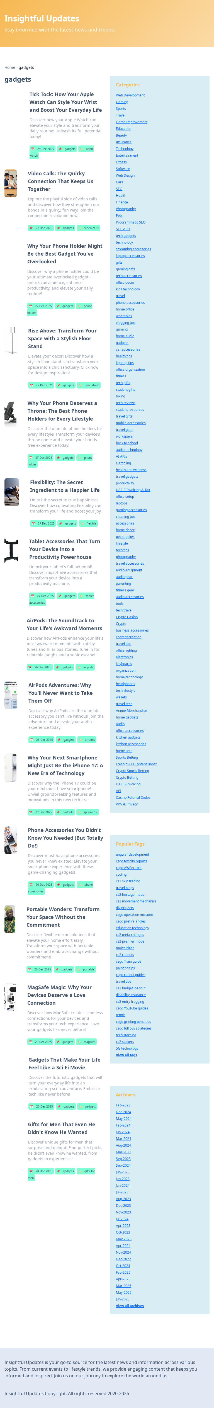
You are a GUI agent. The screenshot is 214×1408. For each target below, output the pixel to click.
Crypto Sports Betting (132, 770)
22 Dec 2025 (40, 812)
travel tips (123, 643)
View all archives (130, 1305)
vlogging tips (125, 322)
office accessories (130, 730)
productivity (125, 483)
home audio (125, 336)
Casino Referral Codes (133, 797)
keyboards (124, 663)
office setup (125, 496)
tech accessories (129, 275)
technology (124, 242)
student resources (130, 409)
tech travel (124, 610)
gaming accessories (131, 510)
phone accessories (130, 302)
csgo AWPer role (129, 867)
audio (120, 724)
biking (120, 396)
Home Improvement (131, 122)
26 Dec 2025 (39, 667)
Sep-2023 (123, 1158)
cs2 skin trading (128, 881)
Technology (124, 148)
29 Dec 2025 (42, 149)
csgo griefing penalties (133, 1021)
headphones (125, 683)
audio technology (129, 449)
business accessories (132, 630)
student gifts (125, 389)
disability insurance (131, 994)
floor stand (88, 385)
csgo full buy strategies (134, 1028)
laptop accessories (130, 255)
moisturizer (125, 948)
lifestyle (122, 543)
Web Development (130, 95)
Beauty (121, 135)
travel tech (124, 703)
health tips (124, 356)
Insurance (124, 142)
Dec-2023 (123, 1205)
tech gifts (123, 382)
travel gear (124, 429)
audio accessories (130, 596)
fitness (121, 376)
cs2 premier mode (130, 941)
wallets (121, 697)
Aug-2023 (123, 1198)
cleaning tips (125, 516)
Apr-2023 (123, 1225)
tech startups (126, 1035)
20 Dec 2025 (40, 885)
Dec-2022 (123, 1259)
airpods (85, 667)
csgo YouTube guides (132, 1008)
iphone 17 (88, 812)
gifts (119, 262)
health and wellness (131, 469)
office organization (130, 369)
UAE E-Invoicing (128, 784)
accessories (125, 523)
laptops (121, 503)
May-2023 (124, 1239)
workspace (124, 436)
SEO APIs (123, 229)
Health (121, 195)
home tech (124, 750)
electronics (124, 657)
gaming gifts (125, 269)
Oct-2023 (123, 1232)
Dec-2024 (123, 1112)
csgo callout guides (130, 974)
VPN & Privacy (127, 804)
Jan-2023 (123, 1178)
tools (119, 603)
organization (125, 670)
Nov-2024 (123, 1252)
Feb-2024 (123, 1125)
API (118, 790)
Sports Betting (127, 757)
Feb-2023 (123, 1105)
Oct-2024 (123, 1265)
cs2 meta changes (130, 934)
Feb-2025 (123, 1272)
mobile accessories (131, 423)
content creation (128, 637)
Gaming (122, 101)
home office (125, 309)
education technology (132, 928)
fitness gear (125, 590)
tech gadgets (126, 235)
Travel (120, 115)
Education (123, 128)
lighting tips (125, 362)
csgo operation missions (135, 914)
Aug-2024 (123, 1145)
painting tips (125, 968)
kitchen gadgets (128, 737)
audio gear (124, 576)
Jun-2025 (123, 1299)
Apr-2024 (123, 1245)
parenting (123, 583)
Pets (119, 215)
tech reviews (125, 402)
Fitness (121, 162)
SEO (119, 188)
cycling (121, 874)
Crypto (121, 623)
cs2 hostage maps (130, 894)
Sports (121, 108)
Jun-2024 (123, 1132)
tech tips (122, 550)
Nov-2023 (123, 1212)
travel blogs (125, 887)
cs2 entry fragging (130, 1001)
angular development (132, 854)
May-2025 (124, 1292)
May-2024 (124, 1118)
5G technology (127, 1048)
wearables (124, 316)
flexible (88, 523)
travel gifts (124, 416)
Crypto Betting (127, 777)
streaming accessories (133, 249)
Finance (122, 202)
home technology (129, 677)
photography (126, 556)
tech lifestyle (125, 690)
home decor (125, 530)
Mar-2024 (123, 1138)
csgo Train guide (128, 961)
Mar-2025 (123, 1285)
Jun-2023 (123, 1172)
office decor (125, 282)
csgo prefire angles (131, 921)
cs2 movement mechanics (136, 901)
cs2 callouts (125, 954)
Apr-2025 (123, 1279)
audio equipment (129, 570)
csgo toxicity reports (131, 861)
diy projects (125, 908)
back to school (127, 443)
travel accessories (130, 563)
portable (85, 969)
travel (120, 295)
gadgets (67, 149)
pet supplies (125, 536)
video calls (88, 228)
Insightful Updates (41, 18)
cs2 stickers (125, 1041)
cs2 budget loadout (130, 988)
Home (9, 67)
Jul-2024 (122, 1219)
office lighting (126, 650)
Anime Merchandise (131, 710)
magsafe (86, 1042)
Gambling (123, 463)
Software (123, 168)
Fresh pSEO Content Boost (136, 764)
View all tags (126, 1055)
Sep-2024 (123, 1165)
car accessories (128, 349)
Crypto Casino (127, 617)
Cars (119, 182)
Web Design (125, 175)
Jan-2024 (123, 1185)
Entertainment (127, 155)
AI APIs (121, 456)
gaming (122, 329)
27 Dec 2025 (40, 228)
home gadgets (127, 717)
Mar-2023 (123, 1152)
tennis (120, 1015)
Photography (126, 209)
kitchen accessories (131, 744)
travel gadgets (127, 476)
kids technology (128, 289)
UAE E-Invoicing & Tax (133, 489)
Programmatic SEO (130, 222)
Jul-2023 (122, 1192)
